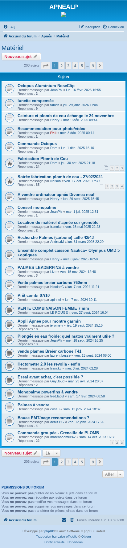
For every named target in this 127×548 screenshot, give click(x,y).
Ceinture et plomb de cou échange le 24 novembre (66, 115)
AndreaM (57, 241)
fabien (54, 105)
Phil (53, 133)
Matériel (12, 47)
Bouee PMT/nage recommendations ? (53, 418)
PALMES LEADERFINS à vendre (48, 267)
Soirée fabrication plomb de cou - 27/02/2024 (60, 176)
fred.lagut (57, 396)
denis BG (57, 422)
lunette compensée (36, 100)
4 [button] (75, 65)
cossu (54, 409)
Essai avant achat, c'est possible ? (50, 377)
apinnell (55, 299)
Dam (53, 148)
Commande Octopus (37, 143)
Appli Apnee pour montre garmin (49, 321)
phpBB (49, 531)
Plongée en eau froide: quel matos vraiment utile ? (66, 336)
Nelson (55, 181)
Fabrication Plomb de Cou (43, 158)
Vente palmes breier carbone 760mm (52, 282)
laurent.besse (60, 355)
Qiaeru (86, 536)
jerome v (56, 325)
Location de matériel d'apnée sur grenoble (58, 222)
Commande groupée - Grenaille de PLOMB (58, 433)
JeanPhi (56, 90)
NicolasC (57, 287)
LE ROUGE (59, 312)
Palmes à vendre (33, 405)
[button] (45, 65)
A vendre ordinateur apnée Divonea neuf (56, 194)
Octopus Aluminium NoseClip (46, 85)
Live (53, 272)
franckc (56, 226)
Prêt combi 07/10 (34, 295)
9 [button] (93, 65)
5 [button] (82, 65)
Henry (54, 120)
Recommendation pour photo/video (51, 128)
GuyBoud (57, 381)
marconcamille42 (63, 437)
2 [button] (61, 65)
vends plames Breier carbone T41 (49, 351)
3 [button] (68, 65)
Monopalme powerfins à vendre (48, 392)
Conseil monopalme (37, 207)
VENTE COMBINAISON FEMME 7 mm (53, 308)
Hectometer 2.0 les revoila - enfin (49, 364)
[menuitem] (9, 27)
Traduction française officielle (56, 536)
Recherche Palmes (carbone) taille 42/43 (56, 237)
